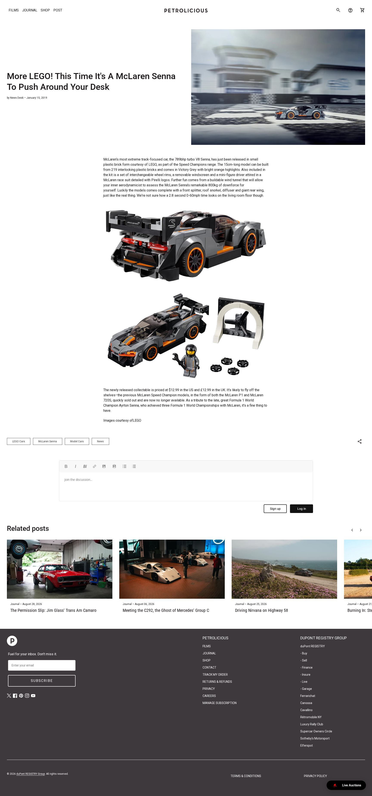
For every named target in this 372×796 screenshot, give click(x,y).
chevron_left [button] (352, 530)
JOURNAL (29, 10)
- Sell (303, 660)
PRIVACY (209, 688)
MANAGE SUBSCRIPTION (220, 703)
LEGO (137, 420)
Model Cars (77, 441)
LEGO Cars (18, 441)
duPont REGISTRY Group (30, 773)
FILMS (14, 10)
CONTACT (209, 667)
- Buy (303, 653)
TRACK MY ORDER (215, 674)
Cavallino (306, 710)
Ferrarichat (307, 696)
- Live (303, 681)
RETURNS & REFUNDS (217, 681)
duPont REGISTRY (312, 646)
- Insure (305, 674)
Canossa (306, 703)
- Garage (306, 688)
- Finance (306, 667)
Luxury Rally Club (311, 724)
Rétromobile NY (311, 717)
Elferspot (306, 745)
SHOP (45, 10)
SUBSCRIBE (42, 681)
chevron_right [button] (360, 530)
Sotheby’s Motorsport (315, 738)
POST (57, 10)
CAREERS (209, 696)
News (100, 441)
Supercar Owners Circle (316, 731)
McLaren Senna (47, 441)
